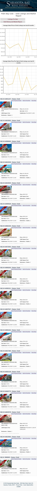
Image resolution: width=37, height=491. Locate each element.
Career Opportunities (28, 485)
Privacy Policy (19, 485)
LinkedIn (19, 486)
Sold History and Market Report (13, 21)
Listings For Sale (13, 19)
